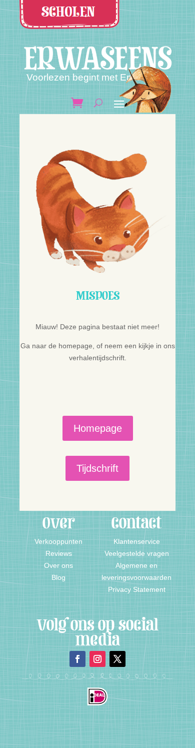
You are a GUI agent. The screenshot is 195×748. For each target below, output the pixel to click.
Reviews (59, 553)
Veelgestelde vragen (136, 553)
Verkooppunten (58, 541)
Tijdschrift (97, 468)
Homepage (98, 428)
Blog (59, 577)
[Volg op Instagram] (98, 659)
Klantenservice (137, 541)
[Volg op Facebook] (78, 659)
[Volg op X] (118, 659)
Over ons (58, 565)
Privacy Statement (137, 589)
